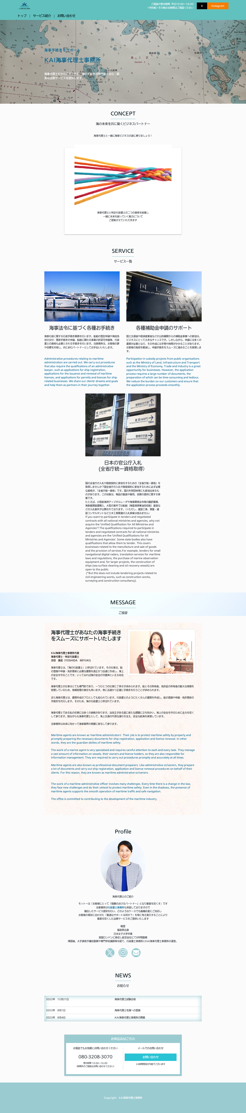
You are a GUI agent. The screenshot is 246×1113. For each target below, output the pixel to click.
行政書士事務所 (116, 907)
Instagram (217, 6)
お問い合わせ (66, 15)
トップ (22, 15)
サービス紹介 (42, 15)
